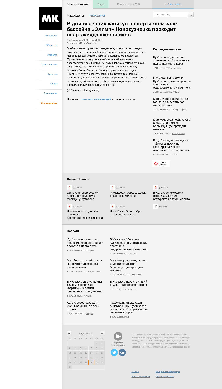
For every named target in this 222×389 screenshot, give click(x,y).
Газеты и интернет (78, 4)
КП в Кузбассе (178, 134)
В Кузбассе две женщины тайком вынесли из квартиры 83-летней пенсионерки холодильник (171, 145)
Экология (52, 54)
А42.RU (176, 92)
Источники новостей (141, 376)
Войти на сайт (175, 4)
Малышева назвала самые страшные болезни (128, 194)
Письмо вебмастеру (165, 376)
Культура (52, 74)
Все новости (50, 93)
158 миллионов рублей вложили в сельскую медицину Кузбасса (82, 196)
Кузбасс (133, 289)
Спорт (53, 83)
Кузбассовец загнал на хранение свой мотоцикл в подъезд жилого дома (171, 60)
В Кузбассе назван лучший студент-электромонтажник (128, 283)
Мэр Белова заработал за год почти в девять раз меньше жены (170, 102)
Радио (100, 4)
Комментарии (97, 15)
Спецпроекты (49, 103)
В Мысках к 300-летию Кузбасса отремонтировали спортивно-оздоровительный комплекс (172, 82)
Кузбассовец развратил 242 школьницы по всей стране (83, 306)
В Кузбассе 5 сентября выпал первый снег (125, 213)
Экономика (51, 35)
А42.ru (174, 154)
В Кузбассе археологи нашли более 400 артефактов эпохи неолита (171, 196)
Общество (51, 45)
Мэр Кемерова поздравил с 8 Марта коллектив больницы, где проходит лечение (171, 124)
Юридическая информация (168, 371)
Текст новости (75, 15)
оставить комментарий (96, 99)
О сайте (135, 371)
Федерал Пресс (179, 110)
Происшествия (49, 64)
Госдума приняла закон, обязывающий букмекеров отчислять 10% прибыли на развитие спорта (129, 307)
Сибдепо (177, 68)
